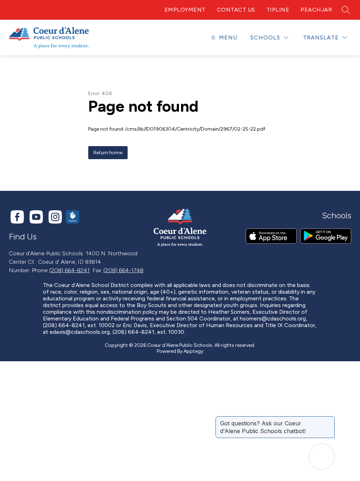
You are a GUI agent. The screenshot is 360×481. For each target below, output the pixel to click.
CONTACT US (236, 9)
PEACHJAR (316, 9)
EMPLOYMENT (185, 9)
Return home (108, 153)
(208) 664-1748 (123, 270)
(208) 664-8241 (69, 270)
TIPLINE (278, 9)
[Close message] (329, 419)
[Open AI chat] (321, 456)
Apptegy (193, 351)
